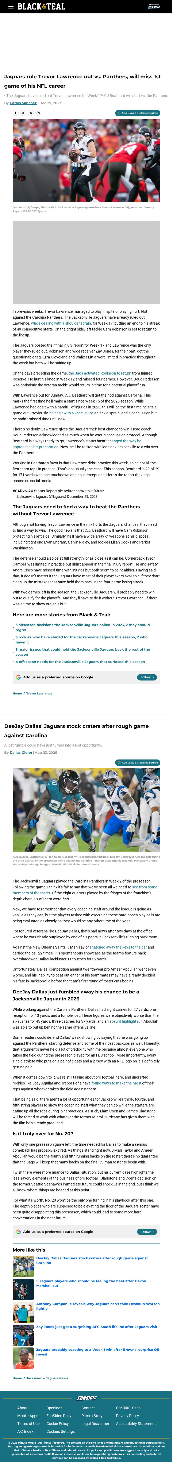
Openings (54, 1408)
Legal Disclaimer (95, 1423)
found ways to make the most (117, 1083)
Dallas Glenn (21, 753)
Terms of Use (28, 1423)
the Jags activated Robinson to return (99, 373)
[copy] (38, 113)
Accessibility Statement (136, 1423)
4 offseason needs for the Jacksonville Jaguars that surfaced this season (80, 662)
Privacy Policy (127, 1416)
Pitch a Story (92, 1416)
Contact (88, 1408)
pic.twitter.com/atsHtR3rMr (81, 491)
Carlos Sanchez (23, 103)
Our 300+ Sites (128, 1408)
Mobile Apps (27, 1416)
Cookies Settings (60, 1431)
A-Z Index (25, 1431)
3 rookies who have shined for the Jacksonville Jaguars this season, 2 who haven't (81, 639)
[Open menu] (11, 6)
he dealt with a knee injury (71, 413)
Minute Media (27, 1442)
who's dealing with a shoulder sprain (61, 323)
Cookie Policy (57, 1423)
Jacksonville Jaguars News (47, 1378)
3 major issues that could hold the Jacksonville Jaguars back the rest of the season (83, 652)
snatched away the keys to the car (118, 947)
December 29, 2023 (82, 496)
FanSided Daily (58, 1416)
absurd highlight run (126, 1021)
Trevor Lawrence (39, 693)
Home (17, 693)
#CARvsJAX (23, 491)
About (22, 1408)
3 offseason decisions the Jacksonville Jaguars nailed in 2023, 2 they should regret (83, 627)
